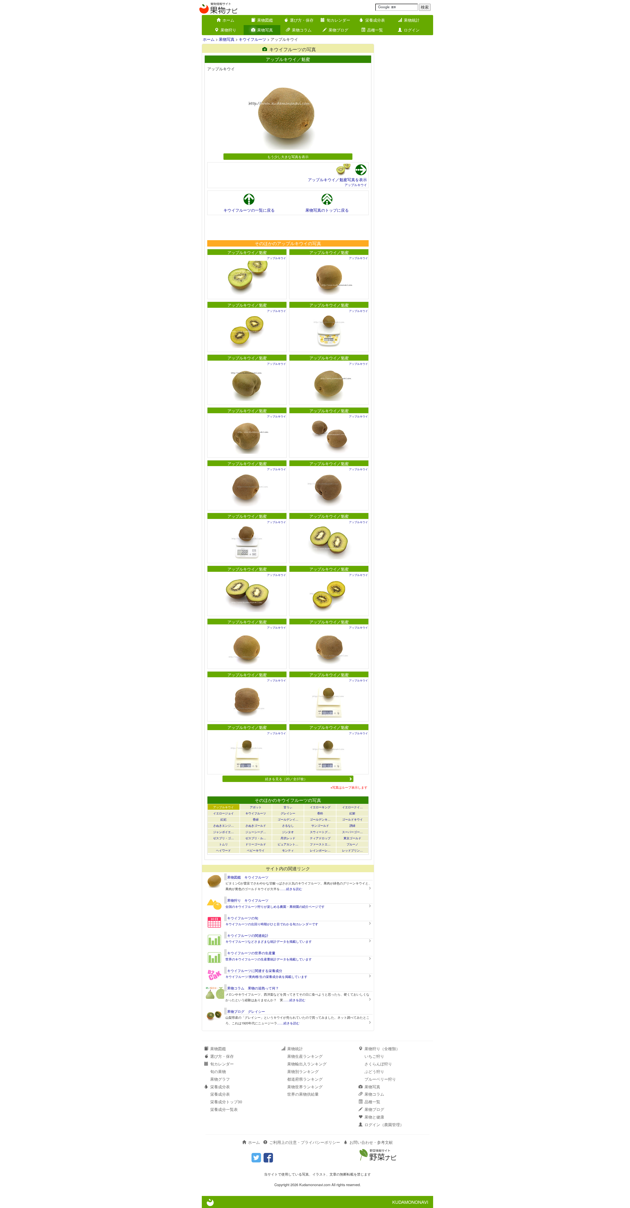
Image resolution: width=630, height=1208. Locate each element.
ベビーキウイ (256, 850)
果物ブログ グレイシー (246, 1011)
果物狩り (228, 30)
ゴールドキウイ (352, 819)
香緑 (256, 819)
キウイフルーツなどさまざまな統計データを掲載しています (268, 941)
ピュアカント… (288, 844)
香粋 (320, 813)
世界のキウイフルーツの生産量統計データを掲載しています (268, 959)
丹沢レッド (288, 838)
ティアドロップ (320, 838)
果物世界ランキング (305, 1087)
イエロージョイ (223, 813)
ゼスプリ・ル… (255, 838)
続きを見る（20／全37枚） (286, 778)
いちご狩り (374, 1056)
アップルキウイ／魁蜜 (247, 252)
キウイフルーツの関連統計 (247, 935)
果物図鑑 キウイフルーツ (247, 877)
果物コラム (302, 30)
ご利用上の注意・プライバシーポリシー (304, 1142)
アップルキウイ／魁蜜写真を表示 (337, 179)
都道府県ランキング (305, 1079)
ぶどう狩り (374, 1071)
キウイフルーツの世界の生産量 (251, 952)
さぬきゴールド (255, 825)
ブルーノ (352, 844)
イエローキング (320, 807)
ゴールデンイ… (288, 819)
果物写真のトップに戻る (327, 210)
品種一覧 (375, 30)
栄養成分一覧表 (224, 1109)
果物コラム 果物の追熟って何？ (253, 988)
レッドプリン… (352, 850)
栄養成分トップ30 (226, 1102)
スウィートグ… (320, 832)
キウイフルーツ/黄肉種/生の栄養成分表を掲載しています (266, 976)
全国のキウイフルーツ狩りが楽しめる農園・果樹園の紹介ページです (275, 906)
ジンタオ (288, 832)
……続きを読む (291, 888)
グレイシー (288, 813)
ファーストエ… (320, 844)
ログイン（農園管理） (384, 1124)
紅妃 (223, 819)
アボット (256, 807)
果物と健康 (374, 1117)
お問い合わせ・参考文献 (371, 1142)
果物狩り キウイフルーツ (247, 900)
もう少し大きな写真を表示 (288, 156)
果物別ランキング (303, 1071)
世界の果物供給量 (303, 1094)
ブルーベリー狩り (380, 1079)
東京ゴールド (352, 838)
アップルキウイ (356, 184)
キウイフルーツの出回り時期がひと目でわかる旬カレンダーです (271, 924)
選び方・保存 (302, 20)
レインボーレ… (320, 850)
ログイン (412, 30)
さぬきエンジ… (223, 825)
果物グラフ (220, 1079)
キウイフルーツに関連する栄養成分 (254, 970)
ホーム (228, 20)
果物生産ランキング (305, 1056)
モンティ (288, 850)
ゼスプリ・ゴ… (223, 838)
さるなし (288, 825)
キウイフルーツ (252, 39)
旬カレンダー (338, 20)
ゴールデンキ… (320, 819)
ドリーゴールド (255, 844)
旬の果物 (218, 1071)
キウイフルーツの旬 (242, 917)
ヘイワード (223, 850)
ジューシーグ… (255, 832)
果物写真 (265, 30)
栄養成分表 (375, 20)
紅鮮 (352, 813)
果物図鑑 (265, 20)
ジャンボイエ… (223, 832)
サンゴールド (320, 825)
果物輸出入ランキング (307, 1064)
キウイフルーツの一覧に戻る (249, 210)
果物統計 (412, 20)
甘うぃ (288, 807)
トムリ (223, 844)
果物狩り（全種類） (382, 1048)
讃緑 (352, 825)
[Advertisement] (287, 227)
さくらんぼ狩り (378, 1064)
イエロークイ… (352, 807)
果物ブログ (338, 30)
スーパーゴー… (352, 832)
